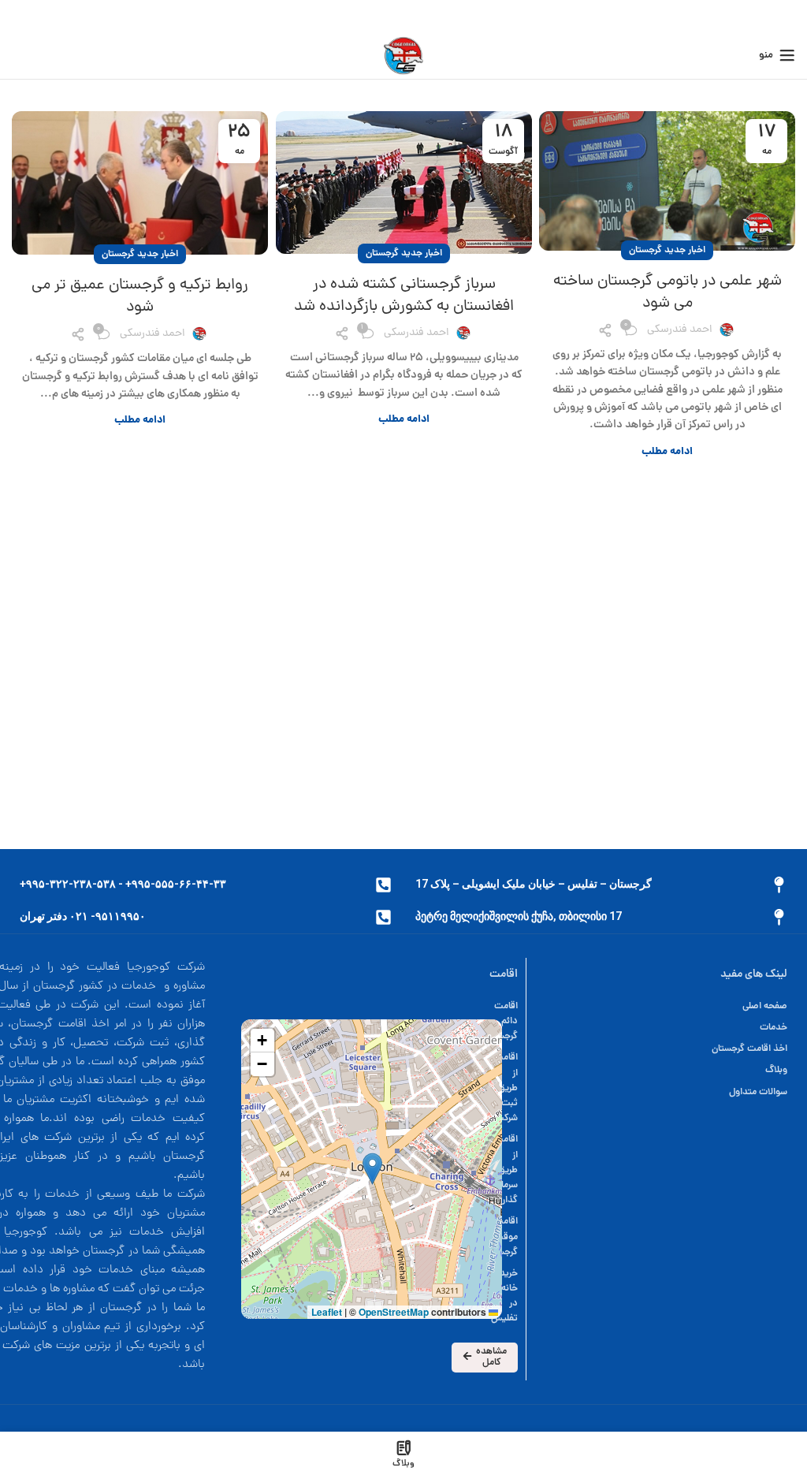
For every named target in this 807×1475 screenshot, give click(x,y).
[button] (372, 1169)
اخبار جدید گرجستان (667, 250)
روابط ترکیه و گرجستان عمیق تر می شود (140, 296)
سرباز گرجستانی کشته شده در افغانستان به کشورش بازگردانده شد (404, 295)
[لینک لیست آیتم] (664, 1006)
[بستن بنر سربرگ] (19, 16)
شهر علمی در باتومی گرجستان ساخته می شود (667, 292)
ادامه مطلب (667, 452)
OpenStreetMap (394, 1312)
